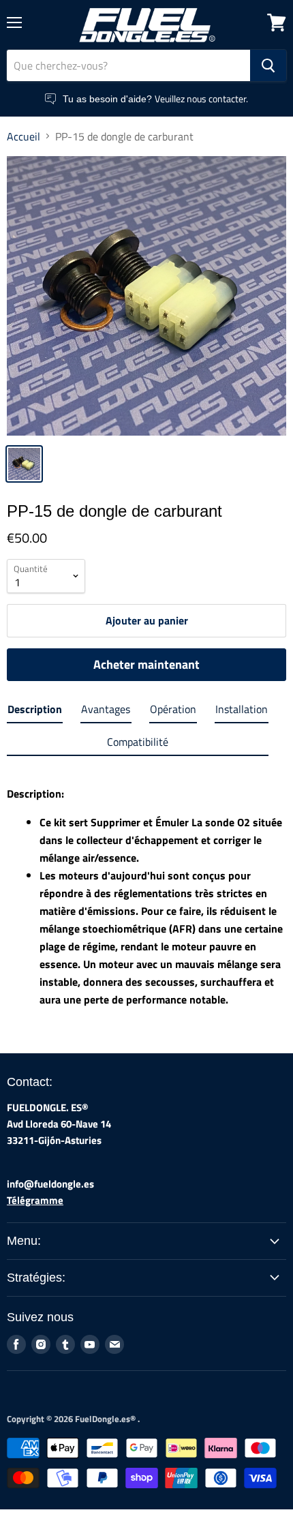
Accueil (23, 136)
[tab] (35, 711)
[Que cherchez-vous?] (268, 65)
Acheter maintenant (146, 664)
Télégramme (35, 1200)
